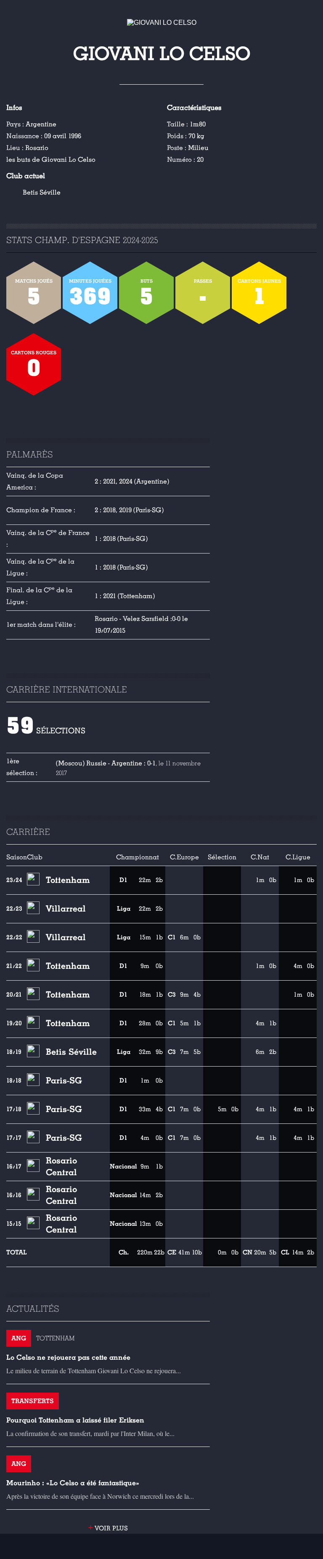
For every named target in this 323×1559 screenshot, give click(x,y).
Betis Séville (42, 192)
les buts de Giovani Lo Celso (50, 159)
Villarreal (66, 908)
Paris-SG (64, 1080)
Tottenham (68, 879)
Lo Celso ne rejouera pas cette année (68, 1357)
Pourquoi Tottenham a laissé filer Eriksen (75, 1420)
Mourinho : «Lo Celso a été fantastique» (72, 1483)
